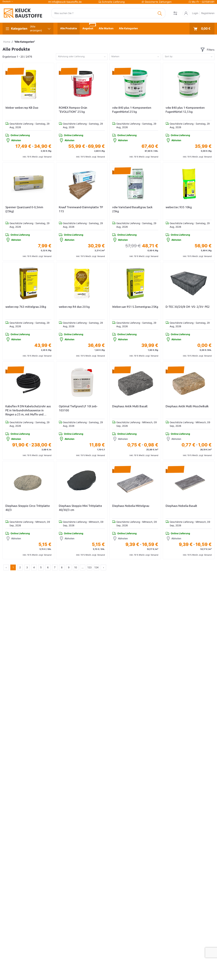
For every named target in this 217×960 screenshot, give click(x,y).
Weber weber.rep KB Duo (21, 107)
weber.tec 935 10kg (179, 207)
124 (96, 567)
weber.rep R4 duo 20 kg (74, 306)
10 (75, 567)
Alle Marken (106, 28)
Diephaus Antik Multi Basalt (130, 406)
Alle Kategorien (128, 28)
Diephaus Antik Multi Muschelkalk (187, 406)
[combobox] (82, 56)
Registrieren (207, 13)
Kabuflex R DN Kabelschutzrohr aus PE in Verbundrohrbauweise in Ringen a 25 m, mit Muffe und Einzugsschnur (28, 410)
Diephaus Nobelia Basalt (181, 505)
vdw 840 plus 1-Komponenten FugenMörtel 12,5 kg (185, 109)
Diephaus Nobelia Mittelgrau (130, 505)
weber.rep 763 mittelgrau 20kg (25, 306)
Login (195, 13)
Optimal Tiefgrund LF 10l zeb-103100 (78, 408)
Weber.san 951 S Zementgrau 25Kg (135, 306)
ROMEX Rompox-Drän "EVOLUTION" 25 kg (73, 109)
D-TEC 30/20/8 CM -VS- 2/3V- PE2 (188, 306)
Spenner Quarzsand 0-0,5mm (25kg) (24, 209)
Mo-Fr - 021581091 (203, 1)
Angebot (87, 28)
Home (6, 41)
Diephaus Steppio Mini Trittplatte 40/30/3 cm (80, 507)
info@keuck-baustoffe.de (67, 1)
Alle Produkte (68, 28)
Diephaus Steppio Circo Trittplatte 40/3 (27, 507)
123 (89, 567)
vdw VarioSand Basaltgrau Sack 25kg (132, 209)
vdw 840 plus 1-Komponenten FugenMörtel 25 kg (131, 109)
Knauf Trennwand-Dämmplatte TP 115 (81, 209)
